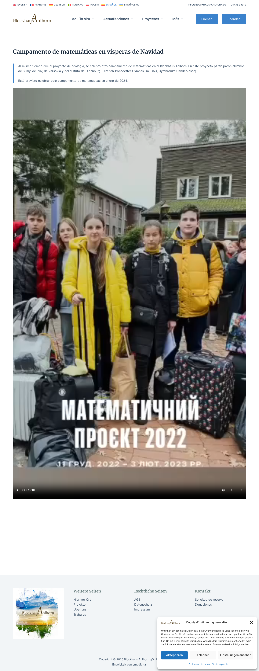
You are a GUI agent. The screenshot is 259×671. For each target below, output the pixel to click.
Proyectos (150, 19)
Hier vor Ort (82, 599)
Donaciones (203, 604)
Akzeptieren (174, 655)
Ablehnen (203, 655)
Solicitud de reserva (209, 599)
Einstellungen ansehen (235, 655)
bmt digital (140, 664)
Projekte (80, 604)
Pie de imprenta (220, 664)
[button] (251, 622)
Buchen (206, 19)
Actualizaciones (116, 19)
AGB (137, 599)
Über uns (80, 609)
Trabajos (80, 614)
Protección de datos (199, 664)
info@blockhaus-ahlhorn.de (207, 4)
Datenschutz (143, 604)
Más (175, 19)
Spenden (234, 19)
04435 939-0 (238, 4)
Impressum (142, 609)
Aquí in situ (81, 19)
